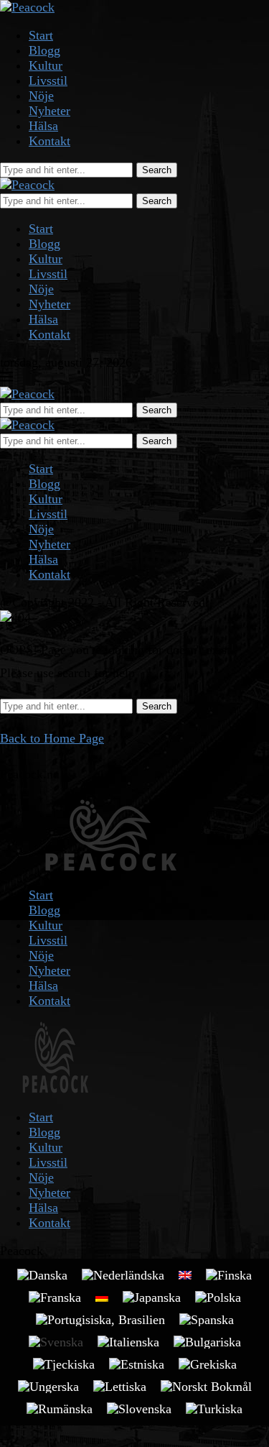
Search (156, 170)
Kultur (45, 65)
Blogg (44, 50)
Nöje (41, 95)
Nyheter (49, 111)
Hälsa (43, 126)
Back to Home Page (52, 738)
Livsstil (48, 80)
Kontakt (49, 141)
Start (41, 35)
